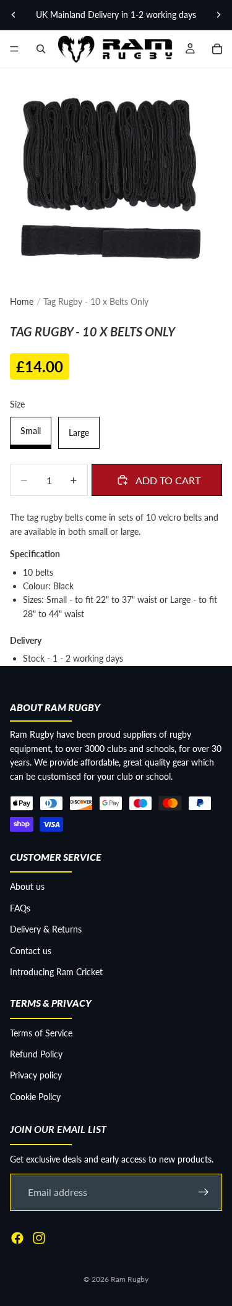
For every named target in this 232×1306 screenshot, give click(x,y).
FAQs (20, 908)
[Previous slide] (13, 14)
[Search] (40, 48)
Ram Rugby (129, 1279)
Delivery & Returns (46, 929)
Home (21, 301)
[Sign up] (204, 1192)
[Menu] (14, 49)
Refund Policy (36, 1054)
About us (27, 886)
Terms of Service (41, 1033)
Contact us (30, 950)
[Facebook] (17, 1238)
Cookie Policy (35, 1096)
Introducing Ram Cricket (56, 972)
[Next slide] (218, 14)
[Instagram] (39, 1238)
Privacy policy (36, 1075)
